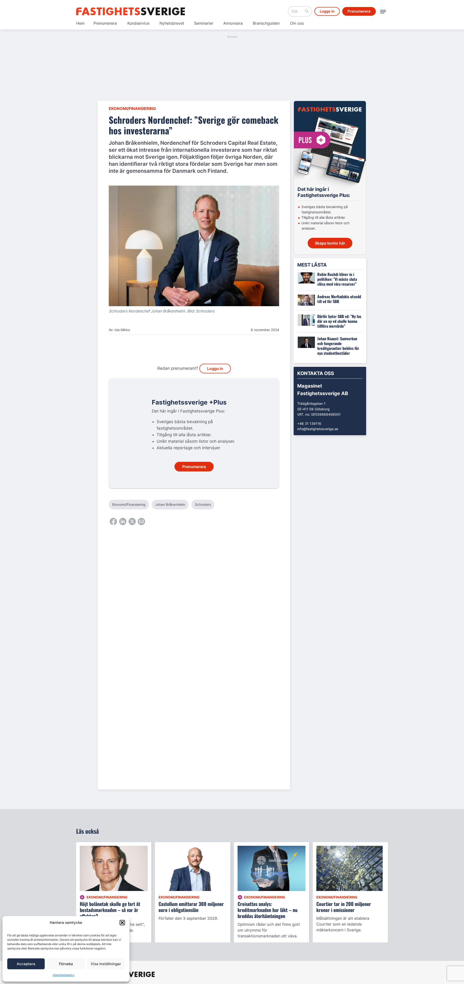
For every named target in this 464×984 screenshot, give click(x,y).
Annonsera (233, 23)
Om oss (297, 23)
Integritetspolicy (63, 975)
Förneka (66, 964)
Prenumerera (105, 23)
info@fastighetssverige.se (317, 429)
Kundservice (138, 23)
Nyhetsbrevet (172, 23)
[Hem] (130, 11)
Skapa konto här (330, 243)
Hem (80, 23)
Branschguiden (266, 23)
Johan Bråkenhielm (170, 504)
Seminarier (203, 23)
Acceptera (26, 964)
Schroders (203, 504)
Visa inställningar (106, 964)
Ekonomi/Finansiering (132, 108)
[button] (122, 922)
